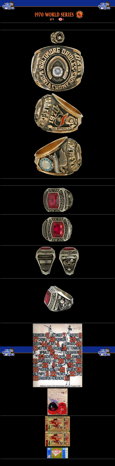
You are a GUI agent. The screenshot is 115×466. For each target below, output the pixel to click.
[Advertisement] (57, 26)
